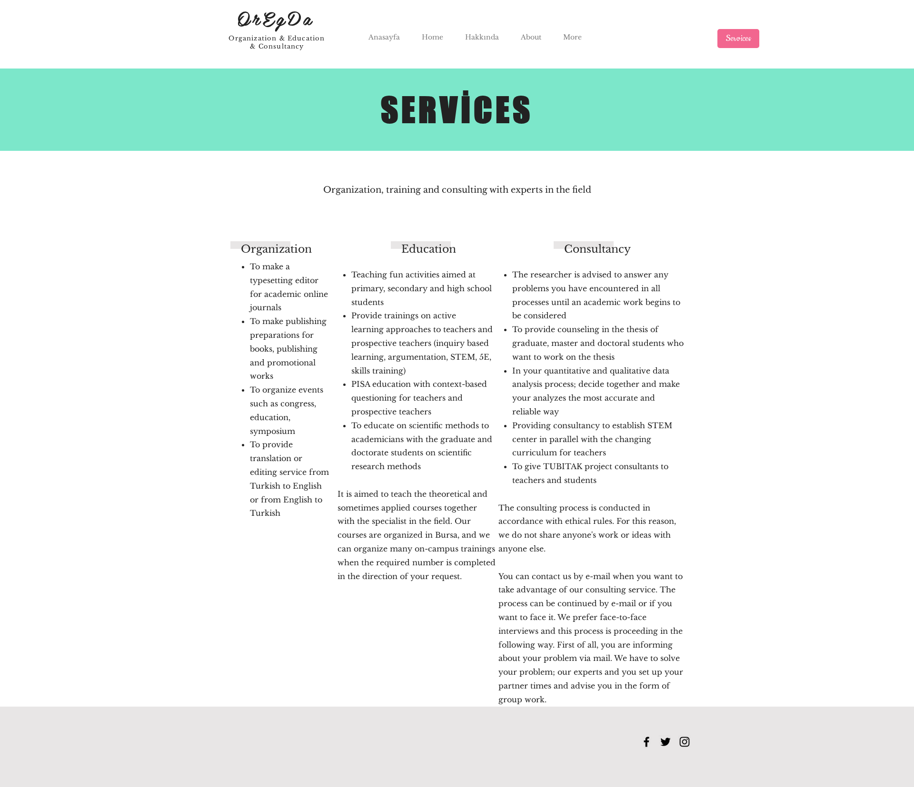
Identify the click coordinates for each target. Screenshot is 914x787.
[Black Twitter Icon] (665, 741)
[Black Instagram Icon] (684, 741)
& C (257, 46)
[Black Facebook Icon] (646, 741)
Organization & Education (277, 38)
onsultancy (284, 46)
